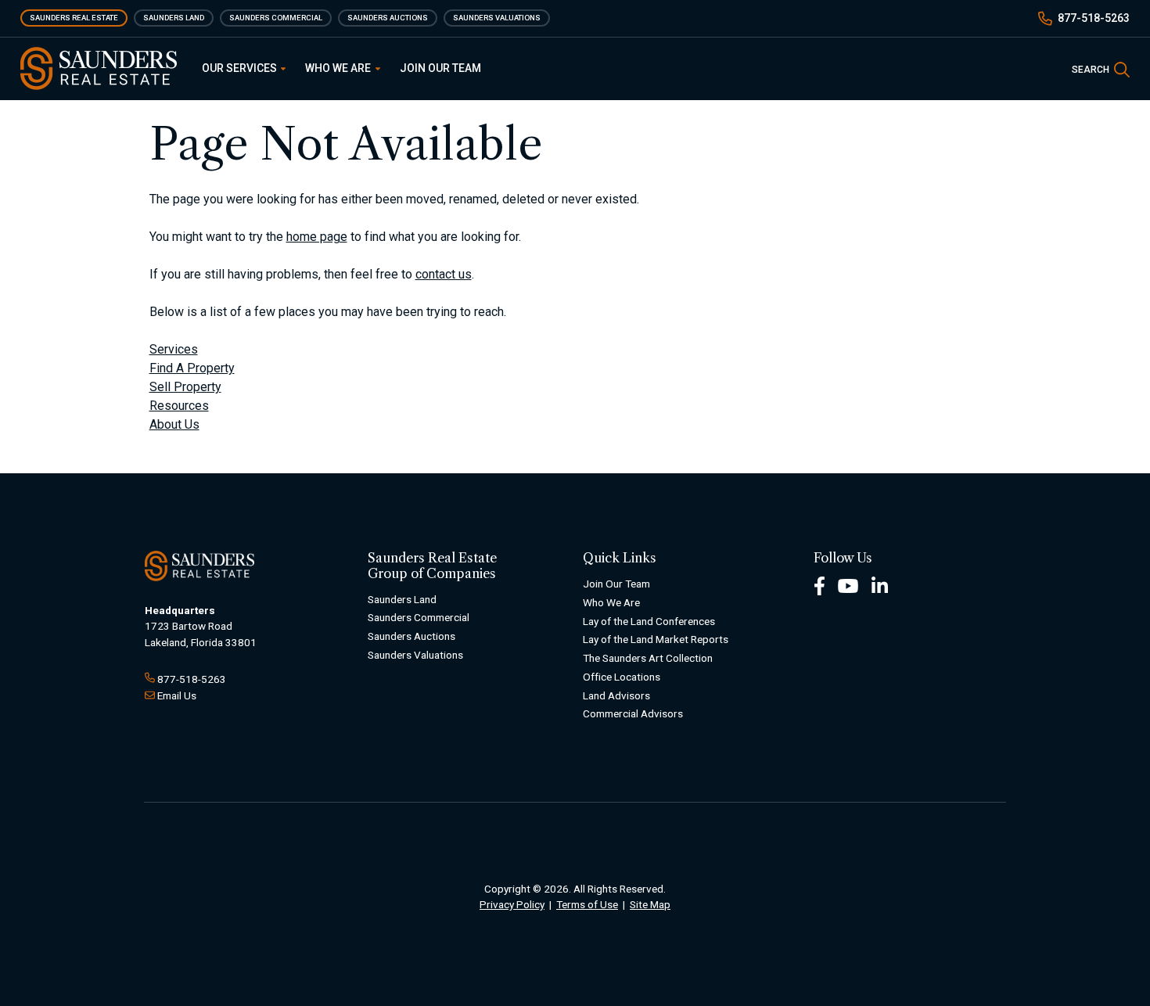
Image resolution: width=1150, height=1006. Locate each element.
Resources (179, 405)
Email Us (176, 695)
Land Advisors (616, 695)
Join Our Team (440, 68)
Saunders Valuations (497, 17)
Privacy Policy (512, 904)
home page (316, 236)
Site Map (650, 904)
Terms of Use (587, 904)
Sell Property (185, 386)
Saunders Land (173, 17)
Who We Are (339, 68)
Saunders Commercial (275, 17)
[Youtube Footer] (848, 584)
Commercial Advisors (633, 713)
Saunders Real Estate (74, 17)
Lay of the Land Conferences (649, 621)
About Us (174, 424)
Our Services (240, 68)
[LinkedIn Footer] (880, 584)
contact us (443, 274)
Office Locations (621, 676)
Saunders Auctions (387, 17)
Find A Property (192, 368)
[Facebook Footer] (819, 584)
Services (173, 349)
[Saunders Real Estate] (98, 68)
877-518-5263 (1094, 18)
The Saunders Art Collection (648, 658)
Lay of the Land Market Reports (655, 639)
